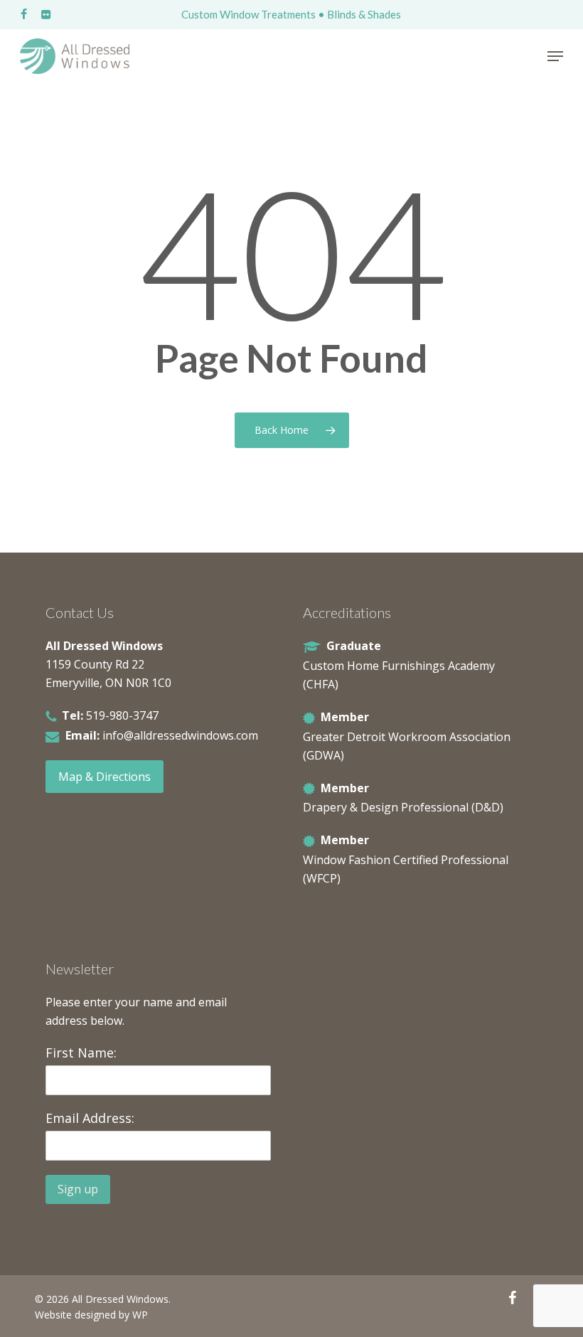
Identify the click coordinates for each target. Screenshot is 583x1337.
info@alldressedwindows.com (180, 735)
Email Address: (90, 1117)
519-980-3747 (122, 715)
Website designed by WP (91, 1314)
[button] (555, 56)
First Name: (81, 1052)
